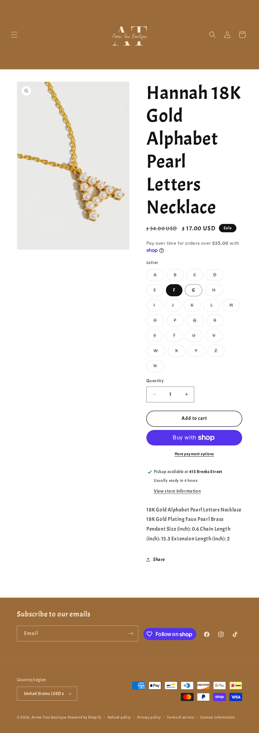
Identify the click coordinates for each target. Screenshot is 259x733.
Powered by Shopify (85, 717)
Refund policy (119, 717)
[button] (14, 34)
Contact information (217, 717)
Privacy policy (149, 717)
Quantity (155, 381)
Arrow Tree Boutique (49, 717)
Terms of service (180, 717)
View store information (177, 491)
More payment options (194, 454)
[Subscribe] (130, 633)
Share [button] (159, 559)
